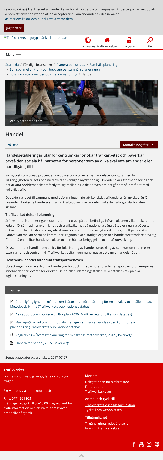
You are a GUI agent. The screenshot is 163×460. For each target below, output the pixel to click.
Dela (14, 145)
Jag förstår (14, 28)
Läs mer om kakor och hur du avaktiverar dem (38, 19)
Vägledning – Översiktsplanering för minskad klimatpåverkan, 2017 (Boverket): (73, 335)
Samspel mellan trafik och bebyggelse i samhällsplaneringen (55, 69)
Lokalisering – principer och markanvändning (43, 74)
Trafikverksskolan (98, 391)
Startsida (12, 65)
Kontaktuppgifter (136, 145)
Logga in (129, 46)
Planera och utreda (70, 65)
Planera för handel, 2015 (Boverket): (42, 343)
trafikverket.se (107, 46)
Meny (10, 54)
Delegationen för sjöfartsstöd (107, 382)
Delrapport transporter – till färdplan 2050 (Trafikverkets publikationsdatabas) (73, 314)
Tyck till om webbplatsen (103, 410)
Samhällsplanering (103, 65)
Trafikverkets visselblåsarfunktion (110, 405)
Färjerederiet (95, 386)
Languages (88, 46)
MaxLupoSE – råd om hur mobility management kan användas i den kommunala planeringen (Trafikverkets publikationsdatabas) (72, 324)
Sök (149, 46)
